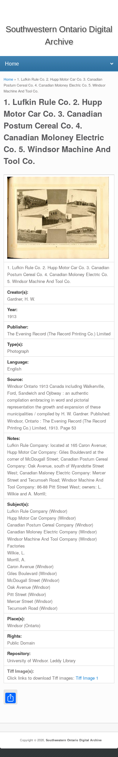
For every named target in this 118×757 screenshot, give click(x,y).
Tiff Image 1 (87, 678)
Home (8, 79)
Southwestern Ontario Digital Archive (74, 740)
